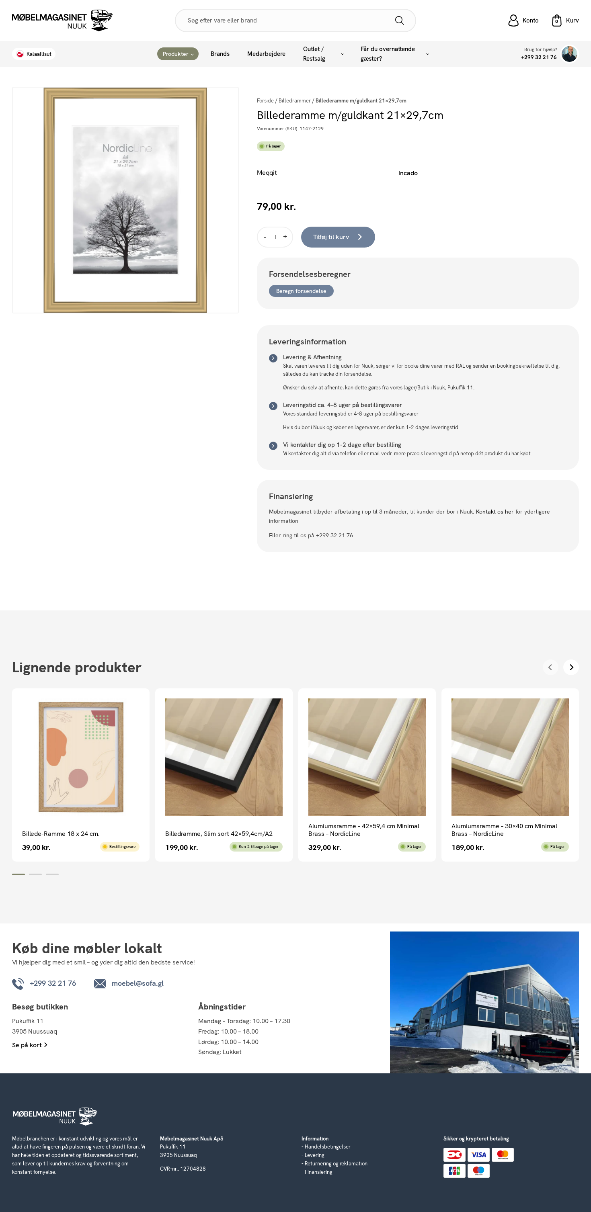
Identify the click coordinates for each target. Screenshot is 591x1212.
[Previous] (550, 667)
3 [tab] (52, 874)
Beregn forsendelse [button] (301, 291)
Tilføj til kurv (331, 237)
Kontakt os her (495, 511)
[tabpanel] (81, 775)
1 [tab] (18, 874)
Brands (220, 54)
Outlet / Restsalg (314, 54)
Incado (408, 173)
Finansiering (318, 1172)
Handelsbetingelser (328, 1146)
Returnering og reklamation (336, 1163)
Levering (314, 1155)
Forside (265, 100)
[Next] (571, 667)
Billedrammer (295, 100)
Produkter (176, 53)
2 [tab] (35, 874)
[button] (565, 20)
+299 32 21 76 (539, 57)
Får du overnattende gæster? (388, 54)
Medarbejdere (266, 54)
